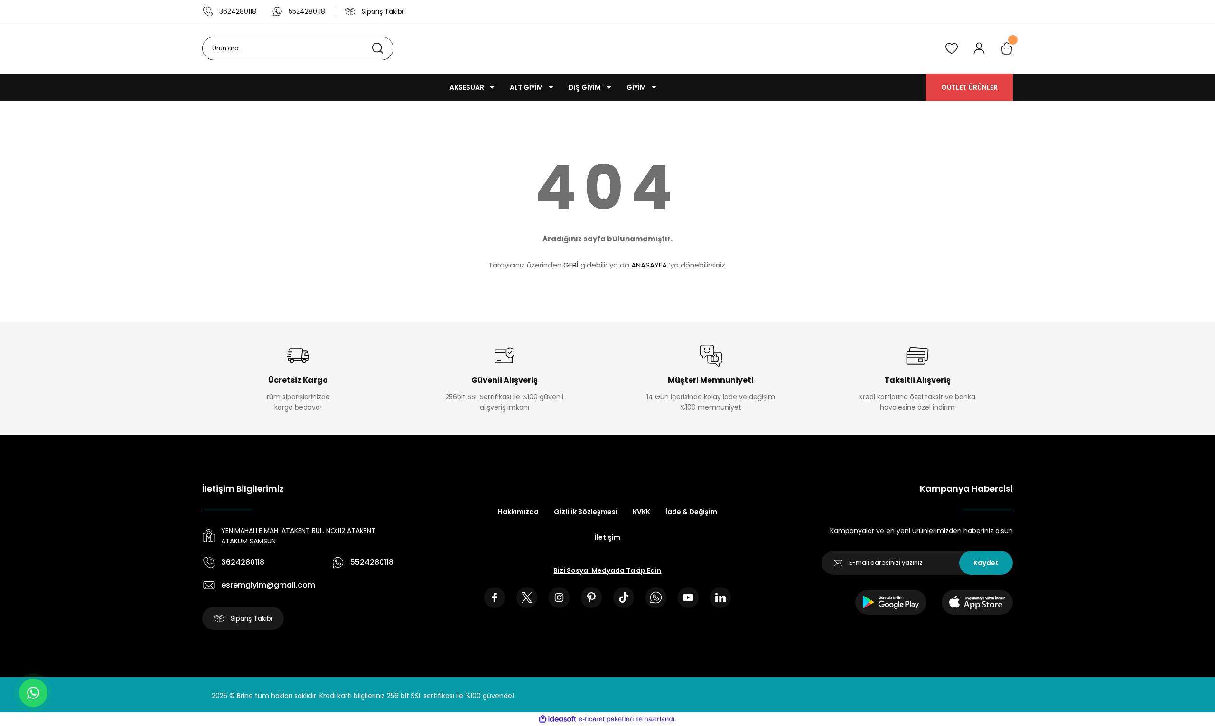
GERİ (571, 265)
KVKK (641, 511)
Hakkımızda (518, 511)
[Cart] (1006, 48)
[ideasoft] (558, 719)
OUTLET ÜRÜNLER (969, 87)
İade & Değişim (691, 511)
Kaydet (986, 563)
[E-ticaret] (606, 719)
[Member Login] (979, 48)
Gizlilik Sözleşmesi (585, 511)
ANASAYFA (649, 265)
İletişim (607, 537)
